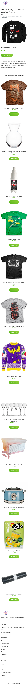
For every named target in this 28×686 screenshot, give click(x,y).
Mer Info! (7, 55)
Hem (2, 14)
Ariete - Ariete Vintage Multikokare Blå (14, 507)
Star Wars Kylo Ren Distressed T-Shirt (14, 326)
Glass (2, 641)
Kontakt (3, 667)
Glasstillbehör (4, 646)
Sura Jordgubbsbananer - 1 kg (14, 464)
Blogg (2, 664)
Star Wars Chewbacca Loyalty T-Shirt (14, 108)
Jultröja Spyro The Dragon (14, 376)
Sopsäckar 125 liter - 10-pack (14, 594)
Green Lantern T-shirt (14, 239)
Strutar (2, 651)
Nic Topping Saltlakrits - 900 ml (14, 196)
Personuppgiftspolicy (6, 672)
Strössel (9, 47)
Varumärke (3, 654)
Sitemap (3, 675)
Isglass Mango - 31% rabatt (14, 550)
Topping (14, 47)
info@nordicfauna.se (6, 632)
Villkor (2, 669)
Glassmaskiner (5, 643)
